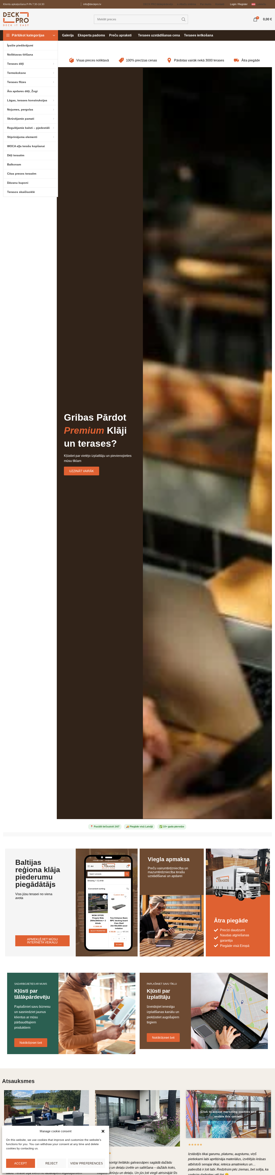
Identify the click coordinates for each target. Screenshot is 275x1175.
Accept (20, 1163)
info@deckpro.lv (92, 4)
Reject (51, 1163)
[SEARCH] (183, 19)
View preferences (86, 1163)
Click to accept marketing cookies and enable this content (228, 1114)
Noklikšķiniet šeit (31, 1042)
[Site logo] (16, 19)
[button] (103, 1131)
